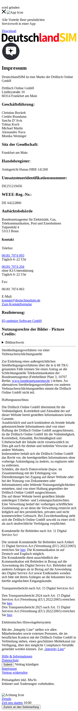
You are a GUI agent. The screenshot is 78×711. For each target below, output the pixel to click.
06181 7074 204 (13, 266)
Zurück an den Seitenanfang (21, 707)
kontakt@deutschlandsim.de (21, 300)
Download (9, 31)
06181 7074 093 (13, 255)
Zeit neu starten (12, 703)
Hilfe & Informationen (17, 656)
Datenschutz (10, 660)
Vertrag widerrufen (15, 672)
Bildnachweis (14, 342)
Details (6, 699)
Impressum (9, 668)
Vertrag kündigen (27, 664)
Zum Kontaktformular (17, 304)
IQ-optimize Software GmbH (22, 321)
